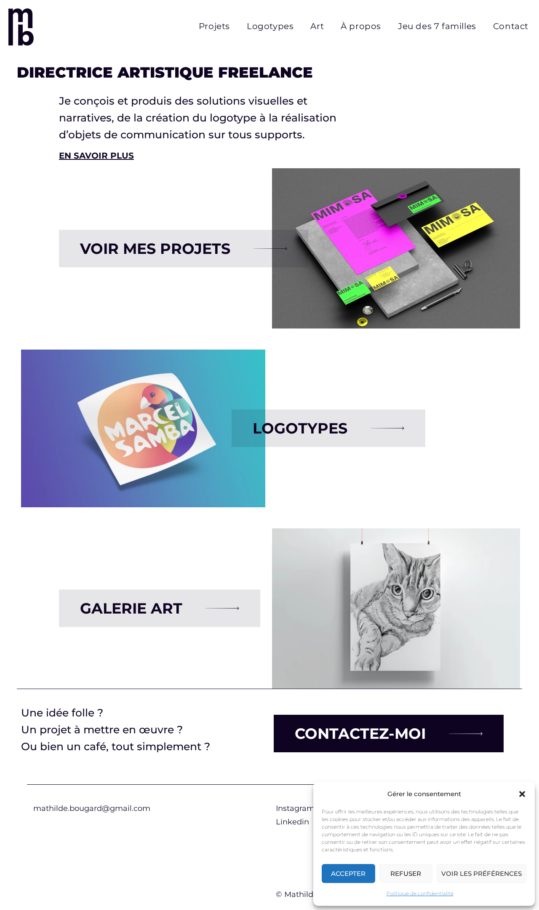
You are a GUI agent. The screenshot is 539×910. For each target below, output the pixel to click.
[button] (522, 794)
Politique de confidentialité (420, 893)
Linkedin (292, 822)
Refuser (405, 874)
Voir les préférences (481, 874)
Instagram (295, 808)
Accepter (348, 874)
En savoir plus (96, 156)
